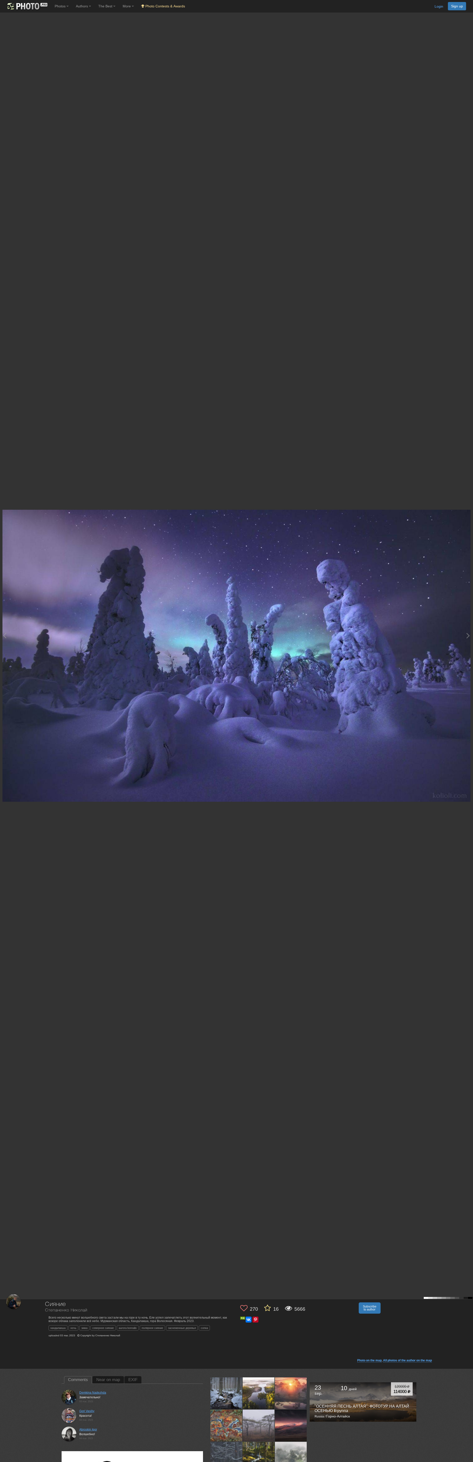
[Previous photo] (4, 635)
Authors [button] (82, 6)
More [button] (127, 6)
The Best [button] (105, 6)
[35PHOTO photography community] (26, 6)
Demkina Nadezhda (92, 1392)
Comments (78, 1379)
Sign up (457, 6)
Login (439, 6)
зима (84, 1327)
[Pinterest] (255, 1320)
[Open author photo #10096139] (226, 1425)
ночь (73, 1327)
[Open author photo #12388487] (226, 1393)
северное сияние (103, 1327)
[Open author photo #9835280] (291, 1425)
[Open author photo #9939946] (259, 1425)
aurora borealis (128, 1327)
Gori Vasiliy (86, 1411)
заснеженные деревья (182, 1327)
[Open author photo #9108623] (291, 1457)
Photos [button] (61, 6)
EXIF (132, 1379)
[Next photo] (468, 635)
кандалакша (58, 1327)
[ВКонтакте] (249, 1320)
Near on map (108, 1379)
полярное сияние (152, 1327)
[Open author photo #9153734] (226, 1457)
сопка (204, 1327)
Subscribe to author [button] (369, 1308)
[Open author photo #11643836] (259, 1393)
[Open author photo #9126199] (259, 1457)
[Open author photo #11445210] (291, 1393)
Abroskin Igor (88, 1429)
